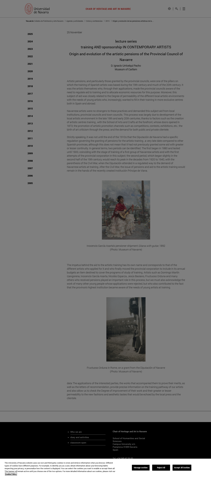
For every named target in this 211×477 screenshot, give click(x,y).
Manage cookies (141, 467)
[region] (105, 468)
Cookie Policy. (11, 474)
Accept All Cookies (182, 467)
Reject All (161, 467)
